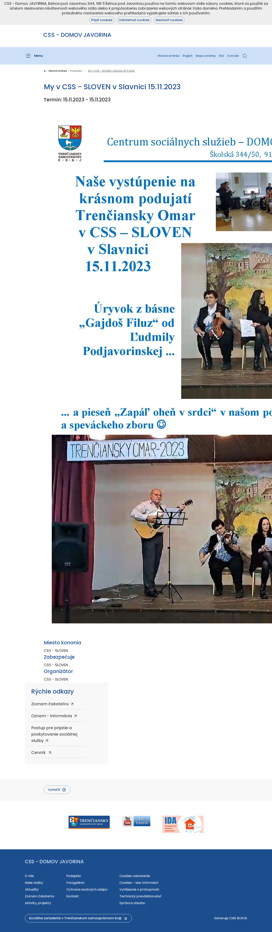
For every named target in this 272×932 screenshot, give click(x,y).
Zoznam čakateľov (50, 704)
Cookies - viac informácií (138, 882)
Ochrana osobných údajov (87, 889)
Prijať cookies (102, 20)
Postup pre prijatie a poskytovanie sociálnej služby (54, 734)
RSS (221, 56)
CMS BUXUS (238, 918)
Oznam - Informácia (51, 716)
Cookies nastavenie (134, 876)
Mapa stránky (206, 56)
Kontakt (233, 56)
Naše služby (34, 882)
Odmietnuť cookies (134, 20)
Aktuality (32, 889)
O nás (29, 876)
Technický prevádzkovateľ (140, 896)
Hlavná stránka (169, 56)
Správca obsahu (132, 903)
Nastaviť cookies (169, 20)
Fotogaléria (75, 882)
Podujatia (76, 71)
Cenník (39, 752)
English (188, 56)
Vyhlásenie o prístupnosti (139, 889)
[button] (245, 55)
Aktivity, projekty (38, 903)
